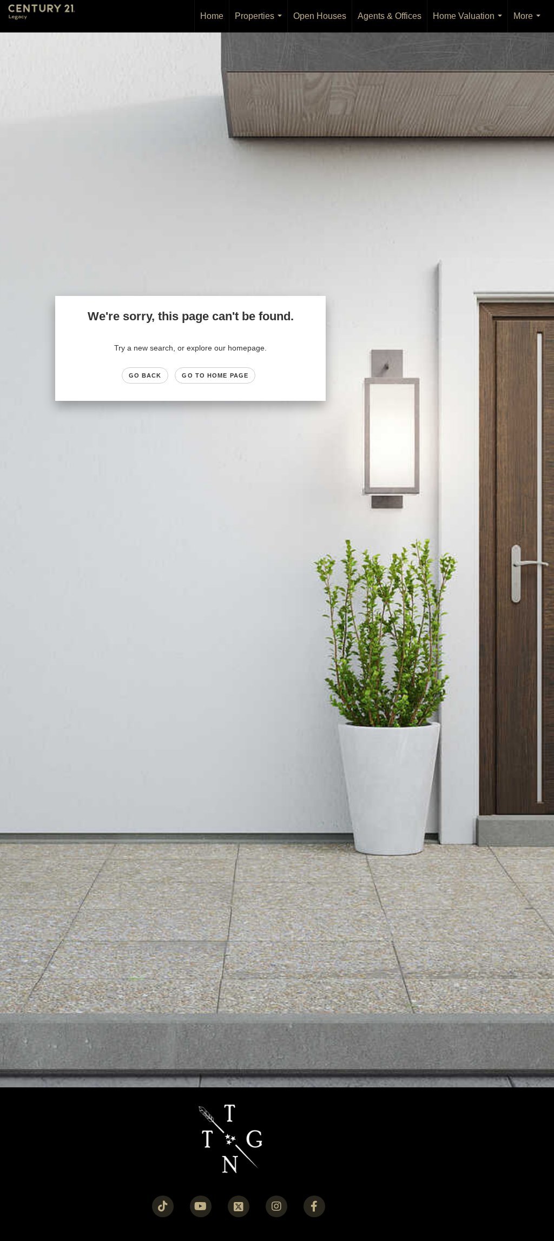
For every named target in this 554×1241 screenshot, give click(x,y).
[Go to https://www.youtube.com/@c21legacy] (201, 1206)
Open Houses (319, 16)
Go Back (145, 375)
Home (211, 16)
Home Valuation (469, 21)
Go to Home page (215, 375)
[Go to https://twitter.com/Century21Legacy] (238, 1206)
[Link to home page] (47, 16)
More (529, 21)
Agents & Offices (389, 16)
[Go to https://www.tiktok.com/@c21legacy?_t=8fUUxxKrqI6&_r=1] (163, 1206)
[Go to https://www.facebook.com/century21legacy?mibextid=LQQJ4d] (314, 1206)
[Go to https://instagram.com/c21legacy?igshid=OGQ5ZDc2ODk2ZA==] (276, 1206)
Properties (260, 21)
